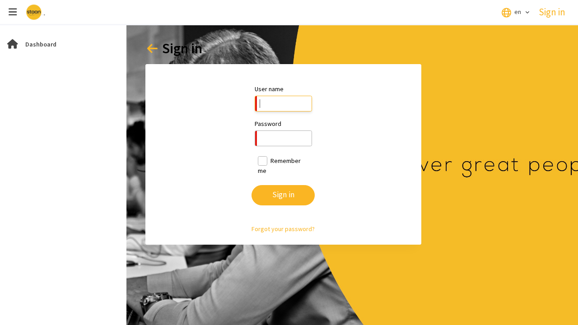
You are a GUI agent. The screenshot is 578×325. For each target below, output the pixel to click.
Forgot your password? (283, 229)
